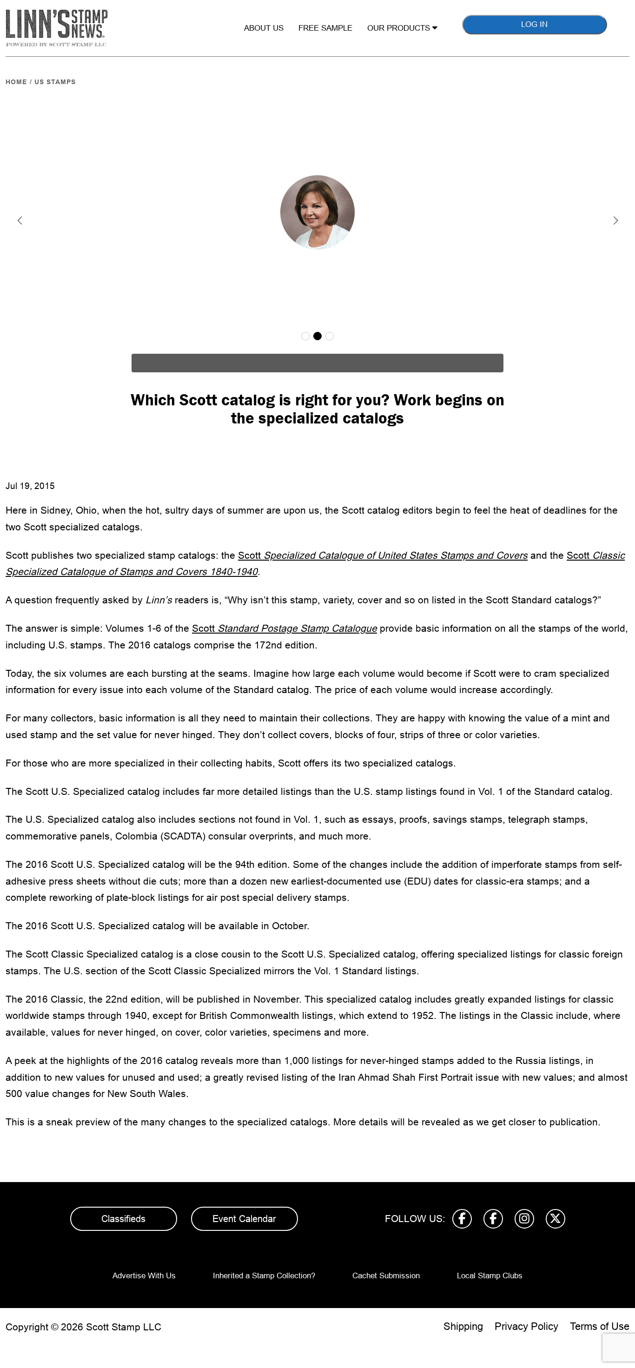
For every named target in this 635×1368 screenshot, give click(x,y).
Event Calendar (244, 1219)
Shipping (463, 1326)
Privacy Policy (526, 1326)
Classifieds (123, 1219)
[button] (19, 220)
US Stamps (55, 82)
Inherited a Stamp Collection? (264, 1275)
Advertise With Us (144, 1275)
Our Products (399, 28)
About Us (264, 28)
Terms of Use (599, 1326)
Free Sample (325, 28)
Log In (534, 24)
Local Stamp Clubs (490, 1275)
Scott (383, 555)
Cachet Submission (386, 1275)
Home (16, 82)
